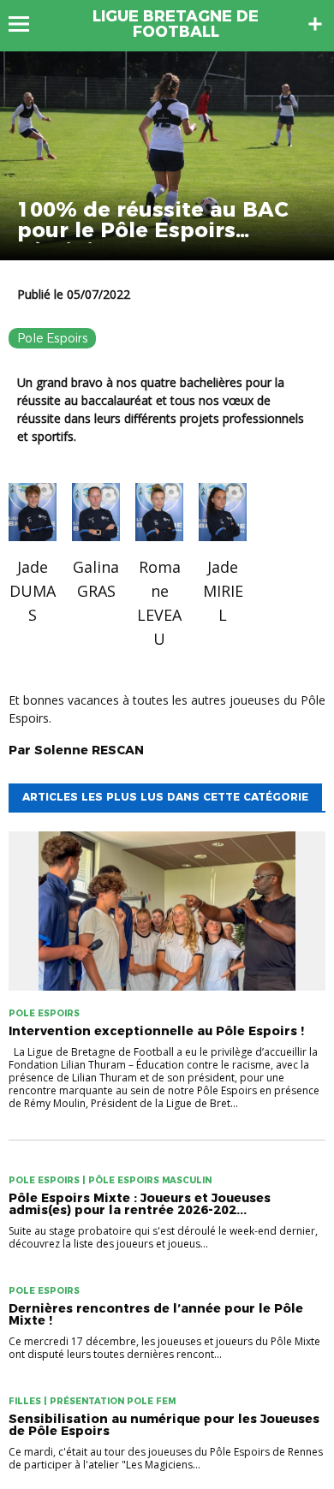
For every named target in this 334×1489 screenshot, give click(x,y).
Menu (27, 24)
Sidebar (315, 24)
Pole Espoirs (52, 338)
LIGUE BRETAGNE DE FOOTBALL (175, 24)
